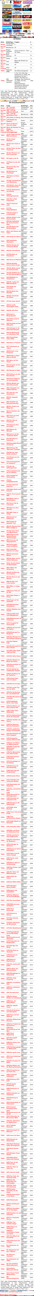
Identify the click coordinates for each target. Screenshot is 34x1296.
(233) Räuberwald (12, 1200)
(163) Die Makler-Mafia (14, 882)
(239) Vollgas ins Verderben (12, 1227)
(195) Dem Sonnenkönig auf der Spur (13, 1029)
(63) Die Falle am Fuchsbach (12, 420)
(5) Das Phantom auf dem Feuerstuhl (13, 153)
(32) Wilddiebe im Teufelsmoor (12, 278)
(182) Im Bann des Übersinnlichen (12, 969)
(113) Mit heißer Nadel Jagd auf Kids (13, 651)
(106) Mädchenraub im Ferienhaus (14, 619)
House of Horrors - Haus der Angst (12, 124)
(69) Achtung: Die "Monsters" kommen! (13, 448)
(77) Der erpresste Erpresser (12, 485)
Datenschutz (4, 1294)
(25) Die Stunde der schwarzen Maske (13, 245)
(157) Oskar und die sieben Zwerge (13, 854)
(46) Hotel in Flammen (14, 342)
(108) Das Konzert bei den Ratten (13, 628)
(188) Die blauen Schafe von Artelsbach (14, 997)
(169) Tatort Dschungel (10, 909)
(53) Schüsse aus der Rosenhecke (13, 374)
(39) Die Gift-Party (12, 310)
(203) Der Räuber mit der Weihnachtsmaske (14, 1066)
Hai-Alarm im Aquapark (11, 1255)
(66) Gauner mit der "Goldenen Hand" (13, 434)
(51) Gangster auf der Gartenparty (13, 365)
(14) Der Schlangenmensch (13, 195)
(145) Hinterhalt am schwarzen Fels (13, 798)
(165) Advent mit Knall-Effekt (12, 891)
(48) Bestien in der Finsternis (12, 351)
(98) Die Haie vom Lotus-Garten (12, 582)
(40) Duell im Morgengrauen (11, 314)
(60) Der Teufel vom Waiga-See (13, 407)
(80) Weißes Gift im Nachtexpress (13, 499)
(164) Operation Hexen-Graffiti (12, 886)
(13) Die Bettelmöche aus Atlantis (13, 190)
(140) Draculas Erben (13, 776)
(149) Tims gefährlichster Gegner (14, 817)
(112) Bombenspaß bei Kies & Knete (14, 646)
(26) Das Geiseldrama (13, 250)
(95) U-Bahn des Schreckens (12, 568)
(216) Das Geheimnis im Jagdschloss (13, 1121)
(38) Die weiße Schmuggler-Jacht (12, 305)
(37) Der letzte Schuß (13, 301)
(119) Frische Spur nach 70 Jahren (12, 679)
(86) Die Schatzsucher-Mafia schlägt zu (14, 526)
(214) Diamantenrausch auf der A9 (13, 1112)
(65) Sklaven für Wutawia (12, 430)
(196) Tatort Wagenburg (10, 1033)
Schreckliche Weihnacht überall (12, 1269)
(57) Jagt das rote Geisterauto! (12, 393)
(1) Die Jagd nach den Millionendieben (14, 135)
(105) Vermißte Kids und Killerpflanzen (13, 614)
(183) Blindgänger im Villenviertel (13, 974)
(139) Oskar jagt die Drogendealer (13, 771)
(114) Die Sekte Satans (14, 656)
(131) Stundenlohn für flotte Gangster (14, 734)
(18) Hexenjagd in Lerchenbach (12, 213)
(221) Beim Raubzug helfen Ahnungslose (13, 1144)
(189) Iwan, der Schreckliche (11, 1001)
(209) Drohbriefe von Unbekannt (13, 1093)
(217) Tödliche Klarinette (11, 1126)
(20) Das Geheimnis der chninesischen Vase (13, 222)
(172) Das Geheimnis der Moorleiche (13, 923)
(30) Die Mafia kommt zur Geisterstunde (13, 268)
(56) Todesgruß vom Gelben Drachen (13, 388)
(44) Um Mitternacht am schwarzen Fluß (13, 333)
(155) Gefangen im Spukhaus (12, 844)
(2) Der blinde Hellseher (11, 139)
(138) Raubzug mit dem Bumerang (12, 766)
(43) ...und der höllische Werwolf (12, 111)
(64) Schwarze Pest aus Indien (13, 425)
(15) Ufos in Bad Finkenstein (12, 199)
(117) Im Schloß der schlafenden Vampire (13, 669)
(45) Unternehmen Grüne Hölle (12, 337)
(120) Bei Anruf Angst (13, 683)
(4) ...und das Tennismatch (11, 108)
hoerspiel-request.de (15, 1291)
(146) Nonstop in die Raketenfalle (13, 803)
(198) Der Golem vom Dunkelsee (13, 1043)
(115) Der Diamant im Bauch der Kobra (13, 660)
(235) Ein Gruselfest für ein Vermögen (13, 1209)
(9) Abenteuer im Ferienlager (12, 172)
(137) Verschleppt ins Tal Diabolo (13, 762)
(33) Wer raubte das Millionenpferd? (13, 282)
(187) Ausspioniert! (13, 992)
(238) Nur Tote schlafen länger (12, 1222)
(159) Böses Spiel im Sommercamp (13, 863)
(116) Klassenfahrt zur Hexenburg (14, 665)
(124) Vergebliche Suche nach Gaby (12, 702)
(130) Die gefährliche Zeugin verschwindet (13, 729)
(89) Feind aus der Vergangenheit (12, 540)
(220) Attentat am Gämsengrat (12, 1139)
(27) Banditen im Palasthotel (12, 255)
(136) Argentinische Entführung (13, 757)
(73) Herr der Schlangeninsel (12, 467)
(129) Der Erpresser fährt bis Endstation (13, 725)
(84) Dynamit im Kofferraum (12, 517)
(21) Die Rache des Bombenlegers (13, 227)
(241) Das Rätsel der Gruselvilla (13, 1236)
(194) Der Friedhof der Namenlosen (14, 1024)
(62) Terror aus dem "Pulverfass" (13, 416)
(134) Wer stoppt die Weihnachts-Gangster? (13, 748)
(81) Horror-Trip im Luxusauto (12, 503)
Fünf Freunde (3, 67)
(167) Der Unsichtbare (13, 900)
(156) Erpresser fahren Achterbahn (14, 849)
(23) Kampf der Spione (14, 236)
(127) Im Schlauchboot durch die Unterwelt (14, 715)
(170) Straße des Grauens (12, 120)
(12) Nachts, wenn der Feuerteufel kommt (14, 185)
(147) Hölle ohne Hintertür (12, 808)
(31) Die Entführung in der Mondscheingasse (14, 273)
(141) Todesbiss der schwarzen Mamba (13, 780)
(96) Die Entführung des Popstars (13, 573)
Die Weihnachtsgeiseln (13, 1277)
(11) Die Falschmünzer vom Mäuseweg (14, 181)
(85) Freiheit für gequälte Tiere (11, 522)
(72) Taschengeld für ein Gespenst (13, 462)
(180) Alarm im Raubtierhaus (11, 960)
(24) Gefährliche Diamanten (12, 241)
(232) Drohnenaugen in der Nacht (13, 1195)
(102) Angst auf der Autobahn (13, 600)
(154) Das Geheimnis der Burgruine (13, 840)
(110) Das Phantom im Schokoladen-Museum (14, 637)
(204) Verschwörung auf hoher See (13, 1070)
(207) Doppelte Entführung (11, 1084)
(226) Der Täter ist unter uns (12, 1167)
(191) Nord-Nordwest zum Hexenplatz (13, 1010)
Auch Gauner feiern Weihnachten (13, 1273)
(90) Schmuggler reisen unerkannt (12, 545)
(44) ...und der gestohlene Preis (12, 114)
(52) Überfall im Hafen (13, 370)
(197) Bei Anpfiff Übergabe (12, 1038)
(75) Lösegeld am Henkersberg (12, 476)
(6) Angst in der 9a (12, 158)
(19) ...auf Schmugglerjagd (12, 131)
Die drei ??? (3, 47)
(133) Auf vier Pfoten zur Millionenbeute (13, 743)
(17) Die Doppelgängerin (12, 208)
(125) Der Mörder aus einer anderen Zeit (13, 706)
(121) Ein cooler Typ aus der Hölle (13, 688)
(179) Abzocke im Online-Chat (12, 955)
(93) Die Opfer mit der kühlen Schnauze (13, 559)
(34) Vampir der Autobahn (11, 287)
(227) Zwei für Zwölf (13, 1172)
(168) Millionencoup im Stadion (13, 904)
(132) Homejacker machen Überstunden (13, 738)
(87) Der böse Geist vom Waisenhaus (13, 531)
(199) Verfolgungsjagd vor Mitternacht (14, 1047)
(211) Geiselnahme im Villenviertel (13, 1103)
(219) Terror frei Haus (13, 1135)
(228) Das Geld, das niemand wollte (13, 1176)
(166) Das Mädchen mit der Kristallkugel (13, 895)
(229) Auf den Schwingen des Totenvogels (11, 1181)
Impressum (12, 1294)
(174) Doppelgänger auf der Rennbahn (13, 932)
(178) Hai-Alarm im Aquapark (12, 950)
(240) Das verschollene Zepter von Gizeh (13, 1232)
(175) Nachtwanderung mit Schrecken (13, 937)
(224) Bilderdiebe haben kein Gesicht (13, 1158)
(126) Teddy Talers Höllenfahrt (12, 711)
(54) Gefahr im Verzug (13, 117)
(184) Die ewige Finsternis (11, 978)
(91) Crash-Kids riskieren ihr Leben (13, 549)
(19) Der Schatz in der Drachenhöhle (13, 218)
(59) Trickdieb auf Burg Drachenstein (13, 402)
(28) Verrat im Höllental (14, 259)
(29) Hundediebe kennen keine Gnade (13, 264)
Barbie (3, 44)
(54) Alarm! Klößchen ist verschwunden (13, 379)
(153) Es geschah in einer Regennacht (13, 835)
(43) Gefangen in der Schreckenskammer (13, 328)
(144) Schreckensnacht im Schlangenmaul (13, 794)
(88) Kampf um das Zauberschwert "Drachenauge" (13, 536)
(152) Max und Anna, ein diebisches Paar (13, 831)
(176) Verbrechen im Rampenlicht (13, 941)
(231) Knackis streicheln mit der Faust (12, 1190)
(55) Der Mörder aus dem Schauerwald (13, 384)
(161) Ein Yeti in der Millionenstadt (13, 872)
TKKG (3, 70)
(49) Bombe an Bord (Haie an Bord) (13, 356)
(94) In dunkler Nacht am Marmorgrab (13, 563)
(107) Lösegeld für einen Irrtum (12, 623)
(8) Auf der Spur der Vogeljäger (13, 167)
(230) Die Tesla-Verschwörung (11, 1186)
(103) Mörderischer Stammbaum (13, 605)
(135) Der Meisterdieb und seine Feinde (13, 752)
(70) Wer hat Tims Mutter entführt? (12, 453)
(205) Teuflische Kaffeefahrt (12, 1075)
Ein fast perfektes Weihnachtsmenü (12, 1264)
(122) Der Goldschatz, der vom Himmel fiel (13, 692)
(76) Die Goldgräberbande (12, 480)
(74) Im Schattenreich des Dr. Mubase (13, 471)
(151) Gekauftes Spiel (13, 826)
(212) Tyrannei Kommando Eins (12, 1107)
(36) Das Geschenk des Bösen (13, 296)
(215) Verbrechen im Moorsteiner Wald (13, 1116)
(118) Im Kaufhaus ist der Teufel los (13, 674)
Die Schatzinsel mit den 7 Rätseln (13, 1250)
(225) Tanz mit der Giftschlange (12, 1162)
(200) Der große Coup (13, 1052)
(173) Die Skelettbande (14, 928)
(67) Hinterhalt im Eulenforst (12, 439)
